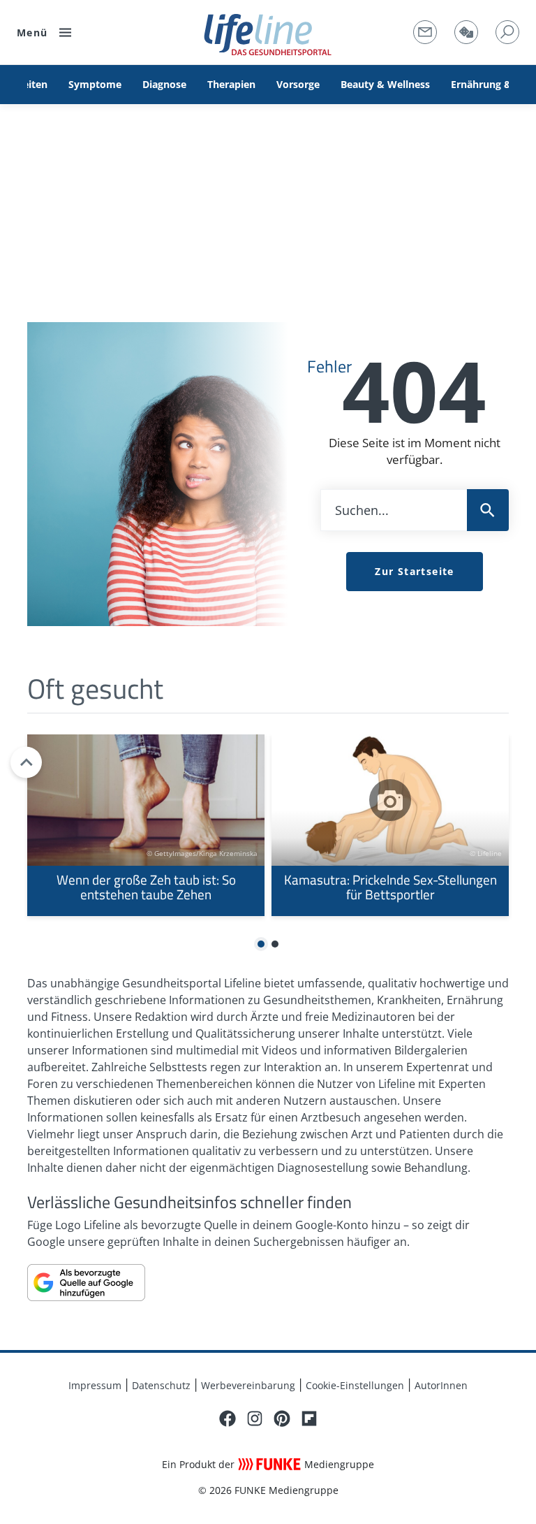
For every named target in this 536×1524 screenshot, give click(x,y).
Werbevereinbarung (248, 1385)
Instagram (255, 1418)
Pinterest (282, 1418)
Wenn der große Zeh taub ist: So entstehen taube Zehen (146, 825)
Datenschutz (161, 1385)
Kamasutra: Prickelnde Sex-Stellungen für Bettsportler (390, 825)
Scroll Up (26, 762)
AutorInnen (441, 1385)
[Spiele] (466, 32)
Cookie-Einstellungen (355, 1385)
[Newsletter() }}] (425, 32)
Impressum (94, 1385)
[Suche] (507, 32)
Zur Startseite (414, 571)
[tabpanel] (146, 825)
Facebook (227, 1418)
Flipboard (309, 1418)
